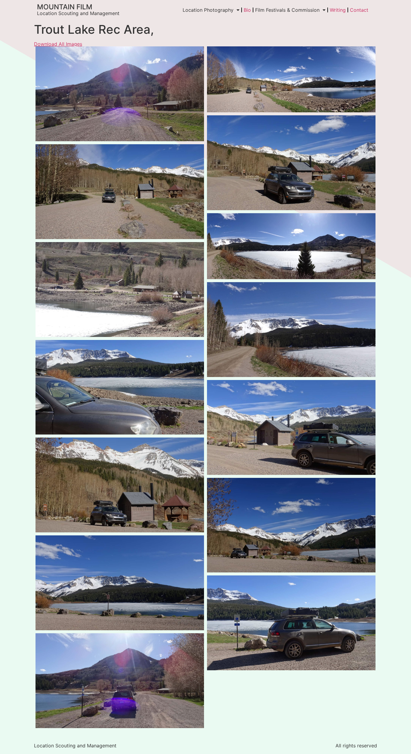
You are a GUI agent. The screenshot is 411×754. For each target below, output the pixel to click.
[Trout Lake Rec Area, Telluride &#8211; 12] (291, 622)
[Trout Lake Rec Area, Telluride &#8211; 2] (120, 289)
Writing (338, 10)
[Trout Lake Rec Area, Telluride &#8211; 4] (291, 162)
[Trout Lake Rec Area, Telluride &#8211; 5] (120, 191)
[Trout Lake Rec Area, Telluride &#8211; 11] (291, 427)
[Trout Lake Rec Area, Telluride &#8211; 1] (291, 246)
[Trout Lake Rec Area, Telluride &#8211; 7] (120, 93)
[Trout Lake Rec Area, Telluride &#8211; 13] (120, 680)
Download (42, 52)
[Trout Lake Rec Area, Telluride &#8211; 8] (120, 485)
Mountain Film (64, 7)
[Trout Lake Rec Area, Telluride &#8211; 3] (291, 329)
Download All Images (58, 44)
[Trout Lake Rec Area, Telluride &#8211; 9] (291, 525)
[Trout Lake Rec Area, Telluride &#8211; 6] (291, 79)
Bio (247, 10)
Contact (359, 10)
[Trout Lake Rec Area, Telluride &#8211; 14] (120, 387)
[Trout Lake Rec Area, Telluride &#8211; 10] (120, 582)
